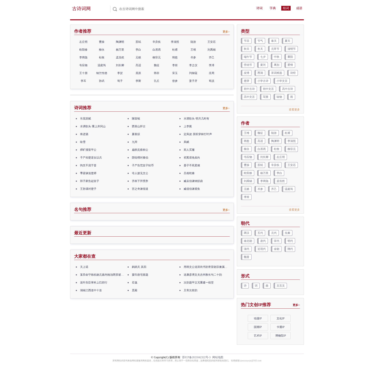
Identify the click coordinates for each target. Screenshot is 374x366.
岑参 (193, 57)
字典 (273, 8)
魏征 (156, 65)
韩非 (156, 73)
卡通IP (281, 327)
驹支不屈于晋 (88, 165)
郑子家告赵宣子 (89, 181)
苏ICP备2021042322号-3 (196, 357)
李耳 (83, 80)
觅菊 (134, 290)
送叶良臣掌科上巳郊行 (93, 282)
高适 (138, 65)
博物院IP (280, 335)
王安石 (211, 41)
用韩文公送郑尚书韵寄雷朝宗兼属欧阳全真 (207, 266)
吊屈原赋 (85, 118)
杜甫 (175, 49)
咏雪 (83, 142)
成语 (299, 8)
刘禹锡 (211, 49)
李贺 (120, 73)
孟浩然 (120, 57)
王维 (193, 49)
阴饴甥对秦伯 (140, 157)
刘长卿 (120, 65)
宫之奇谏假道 (140, 188)
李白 (138, 49)
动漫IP (258, 318)
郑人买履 (189, 149)
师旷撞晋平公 (88, 149)
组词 (286, 8)
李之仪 (193, 65)
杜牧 (101, 57)
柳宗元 (157, 57)
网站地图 (217, 357)
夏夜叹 (136, 134)
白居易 (157, 49)
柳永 (101, 49)
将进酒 (84, 134)
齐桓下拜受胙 (140, 181)
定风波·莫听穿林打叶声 (198, 134)
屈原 (138, 73)
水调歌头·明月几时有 (196, 118)
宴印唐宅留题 (140, 274)
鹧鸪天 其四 (139, 266)
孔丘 (156, 80)
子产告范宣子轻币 (143, 165)
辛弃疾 (157, 41)
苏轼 (138, 41)
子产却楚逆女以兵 (91, 157)
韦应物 (83, 65)
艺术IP (258, 335)
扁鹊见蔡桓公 (140, 149)
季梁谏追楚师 (88, 173)
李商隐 (83, 57)
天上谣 (84, 266)
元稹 (138, 57)
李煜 (175, 65)
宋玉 (175, 73)
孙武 (101, 80)
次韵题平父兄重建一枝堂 (199, 282)
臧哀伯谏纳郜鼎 (193, 181)
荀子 (120, 80)
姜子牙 (193, 80)
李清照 (175, 41)
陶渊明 (120, 41)
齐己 (211, 57)
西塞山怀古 (139, 126)
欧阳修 (83, 49)
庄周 (211, 73)
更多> (226, 31)
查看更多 (294, 109)
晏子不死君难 (192, 165)
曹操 (101, 41)
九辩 (134, 142)
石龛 (134, 282)
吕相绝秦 (189, 173)
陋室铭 (136, 118)
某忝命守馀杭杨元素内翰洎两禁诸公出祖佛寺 (103, 274)
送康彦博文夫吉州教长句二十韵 (203, 274)
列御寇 (193, 73)
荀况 (211, 80)
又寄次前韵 (190, 290)
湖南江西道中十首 (91, 290)
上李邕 (188, 126)
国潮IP (258, 327)
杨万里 (120, 49)
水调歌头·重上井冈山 (93, 126)
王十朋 (83, 73)
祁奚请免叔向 (192, 157)
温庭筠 (102, 65)
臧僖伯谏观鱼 (192, 188)
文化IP (281, 318)
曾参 (175, 80)
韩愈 (175, 57)
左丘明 (83, 41)
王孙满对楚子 (88, 188)
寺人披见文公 (140, 173)
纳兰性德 (101, 73)
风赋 (186, 142)
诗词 (259, 8)
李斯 (138, 80)
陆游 (193, 41)
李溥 (211, 65)
